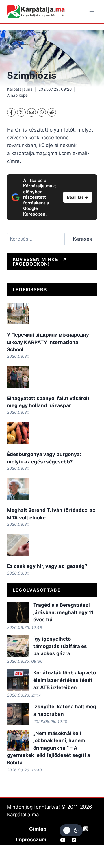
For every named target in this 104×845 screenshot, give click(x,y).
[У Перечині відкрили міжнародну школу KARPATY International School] (18, 313)
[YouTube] (63, 840)
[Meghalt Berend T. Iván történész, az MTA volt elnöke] (18, 489)
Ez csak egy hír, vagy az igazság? (47, 566)
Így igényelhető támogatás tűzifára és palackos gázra (60, 646)
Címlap (38, 829)
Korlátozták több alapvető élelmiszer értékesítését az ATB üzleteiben (64, 680)
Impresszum (31, 839)
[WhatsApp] (41, 112)
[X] (21, 112)
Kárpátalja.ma (20, 89)
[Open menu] (91, 11)
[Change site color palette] (71, 830)
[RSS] (74, 840)
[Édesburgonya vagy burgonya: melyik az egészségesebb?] (18, 433)
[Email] (31, 112)
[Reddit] (51, 112)
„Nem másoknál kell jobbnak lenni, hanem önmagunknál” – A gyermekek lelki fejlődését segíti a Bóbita (48, 747)
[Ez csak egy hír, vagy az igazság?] (18, 545)
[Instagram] (85, 829)
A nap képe (17, 95)
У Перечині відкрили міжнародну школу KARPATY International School (48, 342)
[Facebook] (11, 112)
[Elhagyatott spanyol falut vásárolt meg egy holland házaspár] (18, 377)
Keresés (82, 239)
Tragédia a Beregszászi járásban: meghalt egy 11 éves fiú (63, 612)
